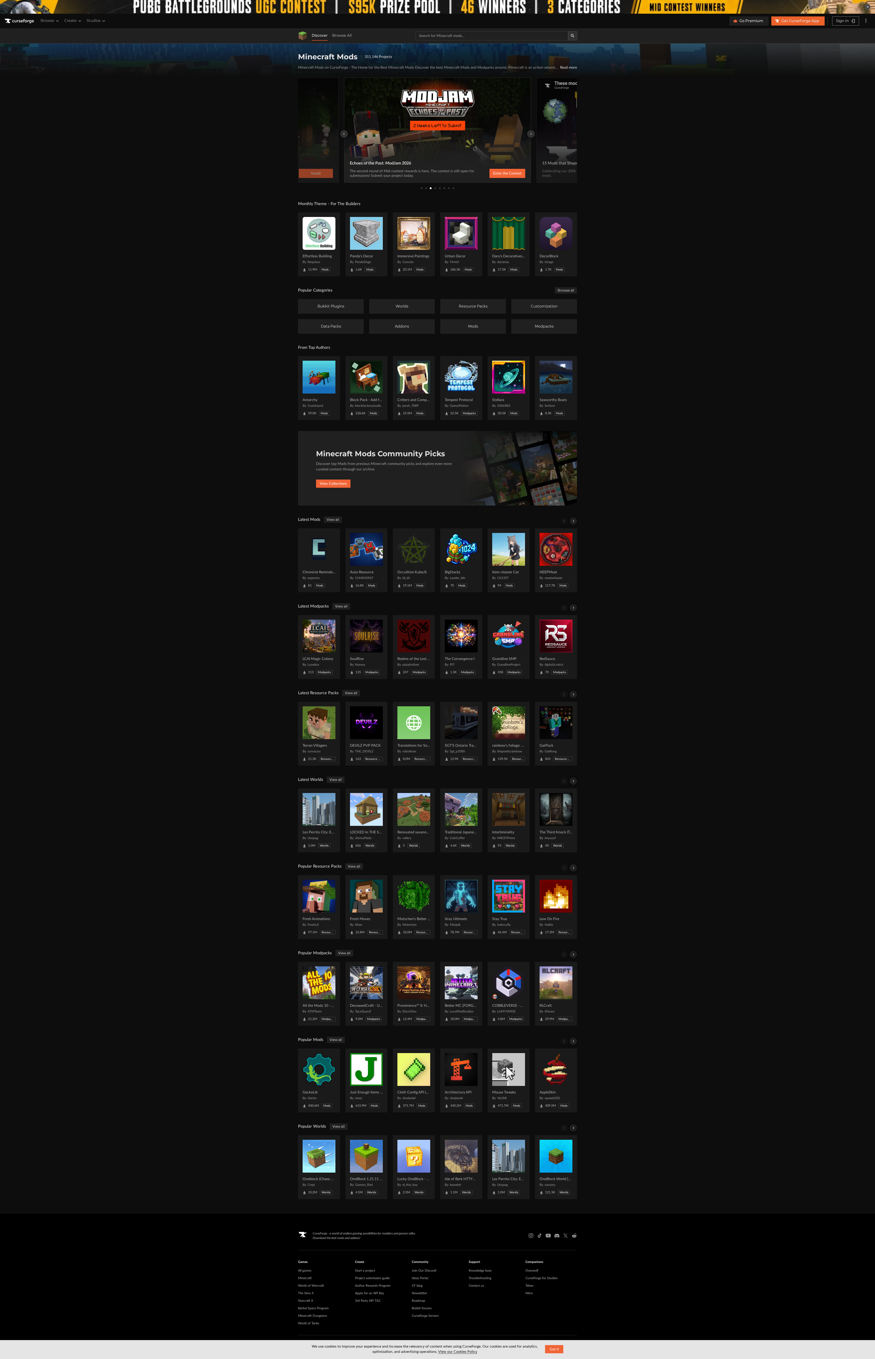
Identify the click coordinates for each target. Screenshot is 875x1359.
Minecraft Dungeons (312, 1315)
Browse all (566, 290)
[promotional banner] (437, 7)
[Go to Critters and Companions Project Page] (414, 388)
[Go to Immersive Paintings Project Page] (414, 244)
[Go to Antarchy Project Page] (319, 388)
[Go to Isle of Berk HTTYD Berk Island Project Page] (461, 1167)
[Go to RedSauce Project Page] (556, 647)
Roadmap (418, 1300)
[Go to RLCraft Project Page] (556, 994)
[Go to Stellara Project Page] (509, 388)
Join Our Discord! (424, 1270)
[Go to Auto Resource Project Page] (366, 560)
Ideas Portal (420, 1278)
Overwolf (531, 1270)
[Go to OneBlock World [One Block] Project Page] (556, 1167)
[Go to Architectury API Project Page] (461, 1080)
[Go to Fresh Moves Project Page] (366, 907)
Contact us (476, 1285)
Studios (93, 20)
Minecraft (305, 1278)
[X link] (565, 1235)
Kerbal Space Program (313, 1308)
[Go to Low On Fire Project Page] (556, 907)
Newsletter (419, 1293)
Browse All (342, 35)
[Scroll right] (573, 521)
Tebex (529, 1285)
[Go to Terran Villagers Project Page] (319, 734)
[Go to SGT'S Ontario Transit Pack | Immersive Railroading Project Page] (461, 734)
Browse (47, 20)
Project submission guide (372, 1278)
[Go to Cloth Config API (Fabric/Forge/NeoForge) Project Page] (414, 1080)
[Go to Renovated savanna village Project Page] (414, 820)
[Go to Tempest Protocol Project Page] (461, 388)
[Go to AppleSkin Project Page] (556, 1080)
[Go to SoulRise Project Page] (366, 647)
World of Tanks (308, 1323)
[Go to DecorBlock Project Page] (556, 244)
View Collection (495, 173)
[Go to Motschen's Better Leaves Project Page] (414, 907)
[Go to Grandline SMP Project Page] (509, 647)
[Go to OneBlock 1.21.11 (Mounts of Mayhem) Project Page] (366, 1167)
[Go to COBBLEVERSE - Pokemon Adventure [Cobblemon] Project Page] (509, 994)
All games (304, 1270)
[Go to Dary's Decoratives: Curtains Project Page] (509, 244)
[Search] (572, 35)
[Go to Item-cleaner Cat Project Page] (509, 560)
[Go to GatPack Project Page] (556, 734)
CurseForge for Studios (541, 1278)
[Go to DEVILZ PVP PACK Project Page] (366, 734)
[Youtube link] (548, 1235)
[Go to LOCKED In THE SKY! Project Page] (366, 820)
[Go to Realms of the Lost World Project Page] (414, 647)
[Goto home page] (20, 21)
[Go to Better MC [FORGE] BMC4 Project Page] (461, 994)
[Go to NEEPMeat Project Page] (556, 560)
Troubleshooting (480, 1278)
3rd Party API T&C (368, 1300)
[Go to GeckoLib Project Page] (319, 1080)
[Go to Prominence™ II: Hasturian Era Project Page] (414, 994)
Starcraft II (305, 1300)
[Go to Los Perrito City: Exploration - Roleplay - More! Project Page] (319, 820)
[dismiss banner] (867, 7)
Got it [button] (554, 1349)
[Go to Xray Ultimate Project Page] (461, 907)
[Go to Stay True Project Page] (509, 907)
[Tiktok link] (539, 1235)
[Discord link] (557, 1235)
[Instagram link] (531, 1235)
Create (70, 20)
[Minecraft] (302, 35)
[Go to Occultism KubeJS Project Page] (414, 560)
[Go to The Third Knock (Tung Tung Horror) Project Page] (556, 820)
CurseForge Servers (425, 1315)
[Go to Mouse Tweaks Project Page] (509, 1080)
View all (333, 520)
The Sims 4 (306, 1293)
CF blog (417, 1285)
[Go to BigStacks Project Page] (461, 560)
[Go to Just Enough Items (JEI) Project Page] (366, 1080)
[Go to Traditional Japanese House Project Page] (461, 820)
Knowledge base (480, 1270)
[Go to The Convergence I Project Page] (461, 647)
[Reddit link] (574, 1235)
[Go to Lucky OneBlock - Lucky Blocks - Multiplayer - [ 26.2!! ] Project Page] (414, 1167)
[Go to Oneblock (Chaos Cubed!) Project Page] (319, 1167)
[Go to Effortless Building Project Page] (319, 244)
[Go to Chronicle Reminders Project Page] (319, 560)
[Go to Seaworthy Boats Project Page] (556, 388)
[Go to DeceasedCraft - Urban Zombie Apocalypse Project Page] (366, 994)
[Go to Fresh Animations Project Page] (319, 907)
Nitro (529, 1293)
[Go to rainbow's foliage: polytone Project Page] (509, 734)
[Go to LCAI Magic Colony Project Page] (319, 647)
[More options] (865, 21)
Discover (320, 35)
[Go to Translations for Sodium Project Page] (414, 734)
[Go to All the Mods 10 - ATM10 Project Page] (319, 994)
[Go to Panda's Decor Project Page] (366, 244)
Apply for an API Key (369, 1293)
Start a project (365, 1270)
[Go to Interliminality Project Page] (509, 820)
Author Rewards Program (373, 1285)
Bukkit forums (422, 1308)
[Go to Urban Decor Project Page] (461, 244)
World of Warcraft (311, 1285)
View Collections (333, 483)
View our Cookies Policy (457, 1352)
